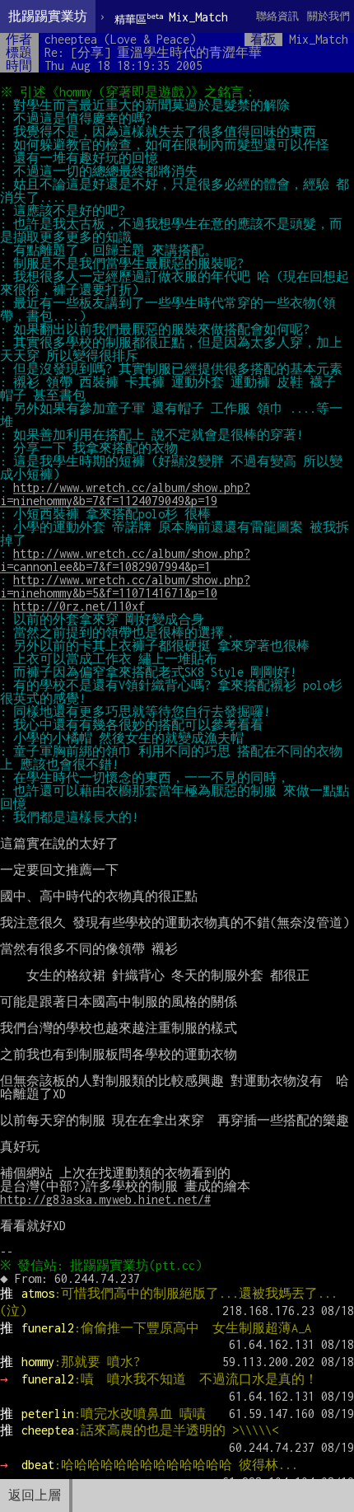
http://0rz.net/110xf (79, 606)
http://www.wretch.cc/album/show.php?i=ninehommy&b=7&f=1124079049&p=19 (125, 494)
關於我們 (328, 16)
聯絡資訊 (277, 16)
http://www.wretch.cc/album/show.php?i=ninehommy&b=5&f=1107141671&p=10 (125, 586)
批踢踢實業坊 (47, 16)
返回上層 (34, 1495)
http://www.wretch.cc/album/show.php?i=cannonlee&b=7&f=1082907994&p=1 (125, 559)
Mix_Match (171, 18)
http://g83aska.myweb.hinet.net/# (105, 1199)
